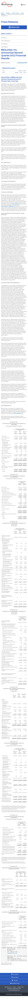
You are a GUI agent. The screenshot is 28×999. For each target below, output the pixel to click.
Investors (8, 13)
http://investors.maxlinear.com (8, 206)
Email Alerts (16, 974)
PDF (25, 70)
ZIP (25, 72)
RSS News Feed (15, 983)
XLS (21, 72)
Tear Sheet (15, 977)
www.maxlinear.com (16, 204)
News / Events (15, 13)
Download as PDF (22, 62)
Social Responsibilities (14, 990)
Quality (14, 987)
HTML (20, 70)
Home (2, 13)
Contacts (16, 980)
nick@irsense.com (12, 953)
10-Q (3, 70)
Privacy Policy (8, 987)
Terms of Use (20, 987)
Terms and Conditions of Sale (14, 988)
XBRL (3, 72)
